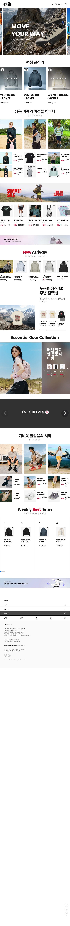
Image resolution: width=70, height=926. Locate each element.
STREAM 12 (49, 371)
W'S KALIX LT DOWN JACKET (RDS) (60, 570)
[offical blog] (5, 645)
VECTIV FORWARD (41, 507)
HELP (5, 632)
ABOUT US (7, 628)
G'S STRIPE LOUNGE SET (63, 221)
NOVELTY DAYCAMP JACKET (35, 221)
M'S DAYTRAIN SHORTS (18, 221)
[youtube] (65, 645)
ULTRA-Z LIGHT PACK (47, 221)
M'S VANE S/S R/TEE (42, 156)
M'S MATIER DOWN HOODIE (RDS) (34, 278)
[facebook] (36, 645)
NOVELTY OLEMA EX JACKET (7, 569)
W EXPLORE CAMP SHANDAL (65, 508)
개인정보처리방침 (16, 673)
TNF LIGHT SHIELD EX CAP (55, 371)
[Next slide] (67, 212)
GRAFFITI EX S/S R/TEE (5, 221)
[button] (9, 431)
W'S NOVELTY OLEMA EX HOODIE (47, 278)
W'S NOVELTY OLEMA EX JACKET (26, 569)
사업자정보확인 (7, 673)
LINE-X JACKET (62, 276)
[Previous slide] (44, 369)
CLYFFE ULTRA (16, 508)
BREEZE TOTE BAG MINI (62, 371)
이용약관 (23, 673)
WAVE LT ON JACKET (18, 277)
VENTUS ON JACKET (43, 568)
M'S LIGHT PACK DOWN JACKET (5, 277)
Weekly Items (35, 537)
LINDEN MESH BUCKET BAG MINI (18, 170)
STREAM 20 (41, 169)
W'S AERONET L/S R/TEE (18, 156)
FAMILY (6, 637)
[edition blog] (21, 645)
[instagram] (51, 645)
